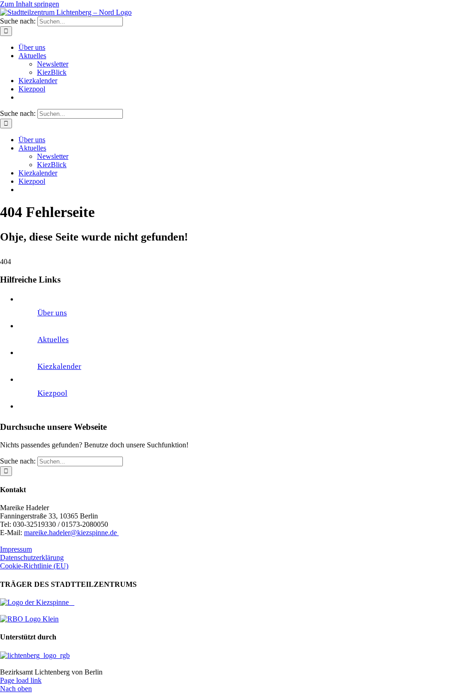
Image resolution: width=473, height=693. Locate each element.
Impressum (16, 549)
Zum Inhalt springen (29, 4)
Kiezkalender (59, 366)
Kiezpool (52, 393)
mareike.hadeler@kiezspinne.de (71, 532)
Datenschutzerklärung (32, 557)
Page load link (21, 680)
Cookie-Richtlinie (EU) (34, 566)
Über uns (52, 312)
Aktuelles (53, 339)
